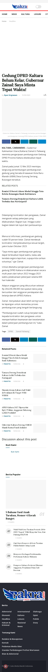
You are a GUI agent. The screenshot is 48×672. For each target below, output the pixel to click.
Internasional (24, 611)
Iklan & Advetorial (10, 654)
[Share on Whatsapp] (33, 142)
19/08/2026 (16, 364)
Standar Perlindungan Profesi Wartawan (20, 650)
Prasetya (7, 364)
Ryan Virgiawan (10, 95)
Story (35, 622)
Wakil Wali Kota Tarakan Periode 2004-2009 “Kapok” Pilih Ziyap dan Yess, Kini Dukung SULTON (29, 532)
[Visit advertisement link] (24, 1)
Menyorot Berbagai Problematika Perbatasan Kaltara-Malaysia (27, 555)
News (14, 14)
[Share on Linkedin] (24, 142)
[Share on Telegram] (42, 142)
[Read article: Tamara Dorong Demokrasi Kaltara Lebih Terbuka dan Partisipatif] (39, 375)
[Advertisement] (24, 48)
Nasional (22, 622)
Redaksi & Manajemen (12, 639)
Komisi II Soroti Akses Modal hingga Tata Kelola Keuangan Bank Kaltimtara (15, 358)
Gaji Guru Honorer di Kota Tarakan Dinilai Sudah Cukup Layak (28, 544)
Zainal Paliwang (22, 331)
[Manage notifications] (6, 666)
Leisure (37, 14)
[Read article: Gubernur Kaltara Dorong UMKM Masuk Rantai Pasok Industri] (39, 428)
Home (4, 14)
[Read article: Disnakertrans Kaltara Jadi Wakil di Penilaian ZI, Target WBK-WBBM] (39, 393)
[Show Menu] (3, 6)
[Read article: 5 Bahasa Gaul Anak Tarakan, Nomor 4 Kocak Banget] (26, 494)
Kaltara (25, 14)
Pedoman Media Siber (12, 646)
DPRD (10, 331)
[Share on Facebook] (6, 142)
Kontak (5, 642)
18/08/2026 (16, 416)
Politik (36, 619)
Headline (12, 21)
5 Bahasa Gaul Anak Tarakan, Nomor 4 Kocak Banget (21, 515)
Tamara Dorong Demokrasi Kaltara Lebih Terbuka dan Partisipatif (14, 375)
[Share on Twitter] (15, 142)
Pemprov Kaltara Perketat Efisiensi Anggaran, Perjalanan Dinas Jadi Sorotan (27, 567)
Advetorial (7, 611)
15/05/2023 (26, 95)
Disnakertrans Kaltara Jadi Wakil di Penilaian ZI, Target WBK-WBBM (16, 393)
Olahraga (37, 611)
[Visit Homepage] (20, 6)
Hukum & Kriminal (6, 623)
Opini (35, 615)
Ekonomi (6, 615)
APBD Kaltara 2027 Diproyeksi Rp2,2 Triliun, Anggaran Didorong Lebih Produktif (16, 410)
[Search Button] (45, 6)
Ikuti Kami (11, 445)
